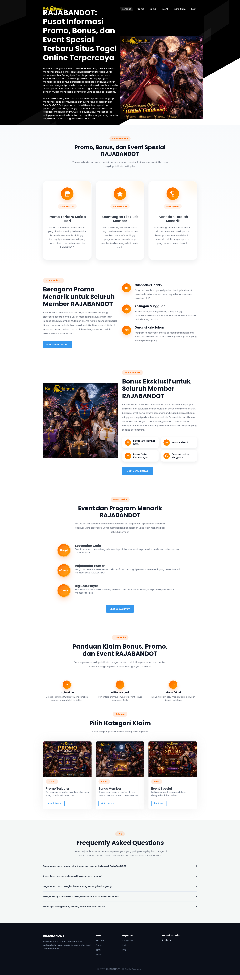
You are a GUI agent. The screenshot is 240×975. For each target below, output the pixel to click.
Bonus (153, 9)
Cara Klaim (180, 9)
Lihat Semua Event (120, 609)
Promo (140, 9)
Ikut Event (159, 803)
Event (165, 9)
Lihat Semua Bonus (137, 471)
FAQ (193, 9)
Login (124, 945)
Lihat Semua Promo (57, 344)
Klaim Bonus (108, 803)
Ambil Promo (55, 803)
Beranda (126, 9)
